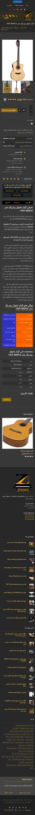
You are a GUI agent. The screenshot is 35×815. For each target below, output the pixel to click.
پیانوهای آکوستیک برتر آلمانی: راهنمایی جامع (16, 685)
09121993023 (24, 191)
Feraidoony (28, 810)
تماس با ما (9, 5)
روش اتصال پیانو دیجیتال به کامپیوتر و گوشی (14, 551)
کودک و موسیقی (29, 742)
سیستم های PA (29, 759)
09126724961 (7, 810)
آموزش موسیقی (29, 740)
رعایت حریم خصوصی (24, 792)
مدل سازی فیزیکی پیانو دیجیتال (25, 748)
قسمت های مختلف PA (18, 759)
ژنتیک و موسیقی (11, 740)
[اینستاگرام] (17, 10)
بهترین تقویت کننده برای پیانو (26, 751)
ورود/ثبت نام (16, 2)
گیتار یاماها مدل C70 (27, 451)
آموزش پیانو (16, 728)
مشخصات (16, 203)
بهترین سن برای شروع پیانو (26, 728)
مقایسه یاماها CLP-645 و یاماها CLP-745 (15, 593)
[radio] (32, 124)
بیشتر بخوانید (21, 132)
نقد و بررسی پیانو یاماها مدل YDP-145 (16, 584)
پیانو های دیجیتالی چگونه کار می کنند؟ (16, 601)
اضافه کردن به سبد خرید (9, 110)
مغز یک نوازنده (20, 740)
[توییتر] (21, 10)
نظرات (6, 203)
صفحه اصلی (23, 28)
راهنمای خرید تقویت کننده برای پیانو (24, 757)
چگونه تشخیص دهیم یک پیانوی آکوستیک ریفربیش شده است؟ (15, 635)
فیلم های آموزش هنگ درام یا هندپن (16, 542)
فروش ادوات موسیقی (6, 28)
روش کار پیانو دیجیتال (8, 742)
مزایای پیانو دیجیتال (11, 748)
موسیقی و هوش (29, 737)
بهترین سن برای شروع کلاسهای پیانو (24, 725)
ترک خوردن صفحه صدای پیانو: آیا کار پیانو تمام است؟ (15, 710)
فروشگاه (16, 28)
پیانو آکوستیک (30, 745)
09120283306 (17, 195)
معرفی (26, 203)
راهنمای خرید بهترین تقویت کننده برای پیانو (22, 754)
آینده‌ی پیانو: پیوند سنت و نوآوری (17, 651)
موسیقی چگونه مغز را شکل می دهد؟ (15, 737)
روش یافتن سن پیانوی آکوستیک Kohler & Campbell (15, 660)
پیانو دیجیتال (22, 745)
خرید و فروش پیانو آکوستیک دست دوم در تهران (15, 643)
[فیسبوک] (24, 10)
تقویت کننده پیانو (10, 757)
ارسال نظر (6, 400)
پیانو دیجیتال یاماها (11, 765)
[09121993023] (10, 10)
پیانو (3, 757)
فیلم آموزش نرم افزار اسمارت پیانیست (16, 618)
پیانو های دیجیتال (19, 742)
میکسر (9, 759)
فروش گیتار (4, 30)
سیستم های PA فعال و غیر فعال (25, 765)
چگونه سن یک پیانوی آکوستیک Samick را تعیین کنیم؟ (15, 702)
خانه (27, 5)
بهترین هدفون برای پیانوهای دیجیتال (16, 559)
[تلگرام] (14, 10)
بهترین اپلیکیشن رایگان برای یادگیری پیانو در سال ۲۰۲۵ (15, 677)
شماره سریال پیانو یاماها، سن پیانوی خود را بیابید (15, 568)
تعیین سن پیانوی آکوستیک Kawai (17, 692)
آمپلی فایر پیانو (29, 762)
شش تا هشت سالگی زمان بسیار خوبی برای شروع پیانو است (18, 734)
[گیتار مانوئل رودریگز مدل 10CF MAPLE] (17, 60)
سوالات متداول (9, 792)
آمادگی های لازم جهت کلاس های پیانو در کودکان (21, 731)
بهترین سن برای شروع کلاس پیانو (17, 576)
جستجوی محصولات (19, 5)
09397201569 (10, 191)
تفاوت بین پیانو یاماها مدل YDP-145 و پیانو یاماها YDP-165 (14, 610)
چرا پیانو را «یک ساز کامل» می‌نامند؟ (16, 667)
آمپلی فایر (21, 762)
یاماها (31, 768)
